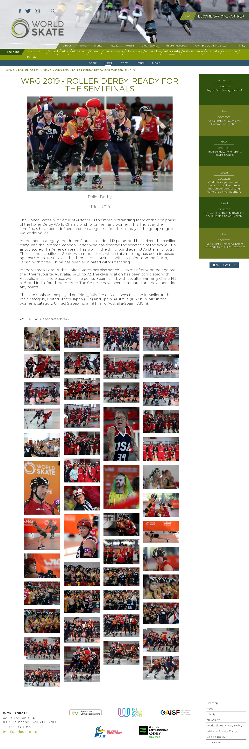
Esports (31, 57)
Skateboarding (36, 51)
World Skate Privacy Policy (224, 725)
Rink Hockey (153, 51)
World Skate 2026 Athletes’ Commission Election (224, 122)
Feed (210, 708)
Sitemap (212, 703)
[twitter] (28, 12)
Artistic (64, 51)
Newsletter (214, 720)
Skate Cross (230, 51)
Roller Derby (172, 51)
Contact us (214, 742)
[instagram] (37, 12)
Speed (53, 51)
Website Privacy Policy (222, 731)
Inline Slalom (80, 51)
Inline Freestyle (113, 51)
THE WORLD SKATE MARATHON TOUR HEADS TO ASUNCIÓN (224, 214)
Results (114, 45)
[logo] (53, 12)
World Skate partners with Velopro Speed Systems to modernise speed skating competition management (224, 187)
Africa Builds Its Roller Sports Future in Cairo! (224, 153)
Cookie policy (216, 736)
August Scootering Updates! (224, 90)
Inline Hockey (133, 51)
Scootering (213, 51)
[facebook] (20, 12)
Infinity (241, 45)
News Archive (224, 265)
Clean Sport (149, 45)
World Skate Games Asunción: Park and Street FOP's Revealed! (224, 245)
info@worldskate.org (20, 732)
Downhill (95, 51)
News (82, 45)
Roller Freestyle (193, 51)
